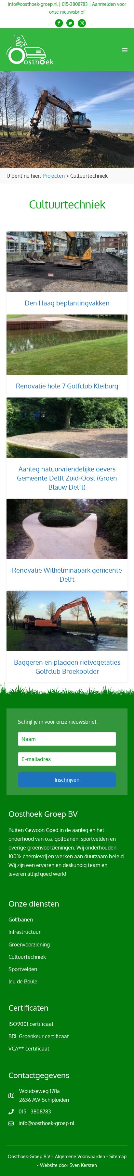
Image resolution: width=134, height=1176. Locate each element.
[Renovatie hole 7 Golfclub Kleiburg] (67, 356)
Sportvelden (22, 969)
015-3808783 (75, 4)
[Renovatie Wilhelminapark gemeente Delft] (67, 544)
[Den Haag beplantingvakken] (67, 273)
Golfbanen (20, 919)
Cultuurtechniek (27, 957)
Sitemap (118, 1156)
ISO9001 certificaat (31, 1024)
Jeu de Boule (22, 981)
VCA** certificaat (28, 1048)
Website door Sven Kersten (68, 1165)
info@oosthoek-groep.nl (33, 4)
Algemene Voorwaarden (80, 1156)
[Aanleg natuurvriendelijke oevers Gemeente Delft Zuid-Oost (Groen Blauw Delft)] (67, 448)
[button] (59, 23)
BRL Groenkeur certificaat (38, 1036)
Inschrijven (67, 780)
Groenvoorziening (29, 944)
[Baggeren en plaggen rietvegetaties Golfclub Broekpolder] (67, 636)
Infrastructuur (24, 932)
